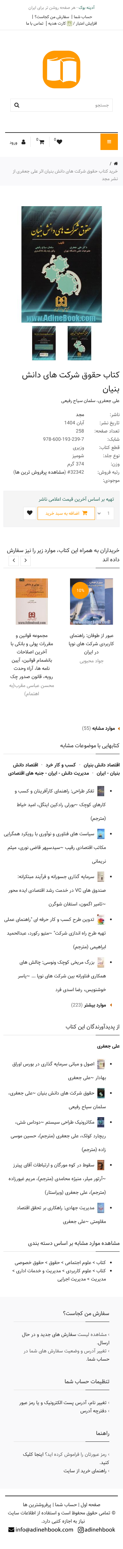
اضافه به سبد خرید (62, 513)
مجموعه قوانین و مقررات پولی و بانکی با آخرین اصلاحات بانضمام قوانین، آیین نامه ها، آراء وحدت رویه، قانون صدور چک (31, 656)
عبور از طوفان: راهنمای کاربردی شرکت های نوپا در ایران (91, 644)
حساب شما (83, 17)
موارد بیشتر (95, 1005)
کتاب (101, 1263)
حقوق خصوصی (29, 1263)
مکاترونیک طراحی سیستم (70, 1122)
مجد (80, 415)
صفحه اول (90, 1505)
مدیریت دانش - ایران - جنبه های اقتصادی (48, 773)
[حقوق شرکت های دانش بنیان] (78, 343)
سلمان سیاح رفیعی (78, 400)
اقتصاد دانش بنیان (102, 765)
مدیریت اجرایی (71, 1279)
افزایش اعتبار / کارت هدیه (72, 23)
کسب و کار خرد (61, 765)
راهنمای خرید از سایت (85, 1471)
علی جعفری (109, 400)
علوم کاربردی (78, 1271)
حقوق (54, 1263)
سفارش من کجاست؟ (52, 17)
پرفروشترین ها (37, 1505)
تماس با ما (34, 23)
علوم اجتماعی (78, 1263)
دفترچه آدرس (93, 1411)
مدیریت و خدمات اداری (38, 1271)
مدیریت (98, 1279)
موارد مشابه (103, 728)
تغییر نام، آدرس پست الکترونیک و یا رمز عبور (63, 1403)
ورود (14, 142)
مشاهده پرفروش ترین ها (39, 472)
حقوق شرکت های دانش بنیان (66, 1093)
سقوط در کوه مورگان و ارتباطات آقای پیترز (54, 1165)
